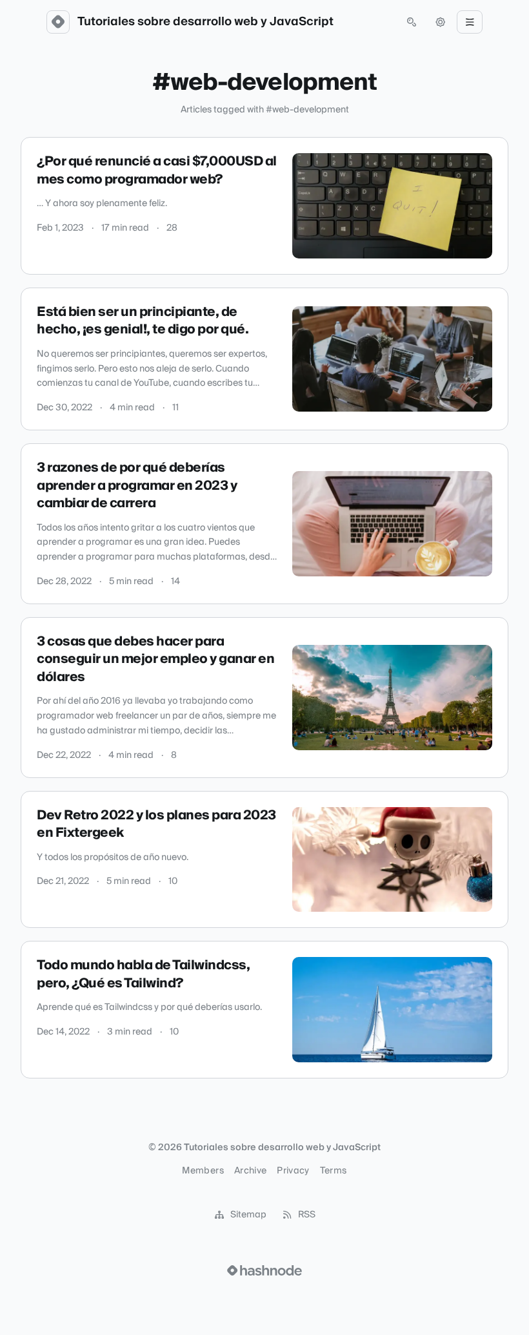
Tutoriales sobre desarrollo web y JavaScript (205, 22)
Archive (250, 1171)
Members (202, 1171)
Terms (333, 1171)
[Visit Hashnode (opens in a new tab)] (264, 1270)
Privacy (293, 1171)
